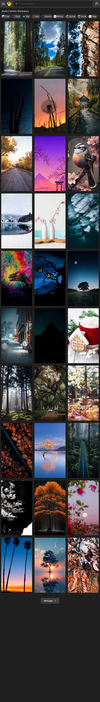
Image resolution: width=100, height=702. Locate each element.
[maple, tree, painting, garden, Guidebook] (50, 507)
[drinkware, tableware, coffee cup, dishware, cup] (83, 335)
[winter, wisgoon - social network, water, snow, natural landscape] (16, 220)
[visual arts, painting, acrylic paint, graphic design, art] (16, 278)
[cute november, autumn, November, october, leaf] (83, 393)
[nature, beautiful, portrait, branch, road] (83, 450)
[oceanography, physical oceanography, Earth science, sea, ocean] (83, 48)
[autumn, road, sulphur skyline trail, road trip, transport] (16, 163)
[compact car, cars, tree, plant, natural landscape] (50, 393)
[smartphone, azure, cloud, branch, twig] (50, 278)
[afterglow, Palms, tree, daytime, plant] (16, 565)
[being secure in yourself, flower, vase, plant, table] (50, 220)
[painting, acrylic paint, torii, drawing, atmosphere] (50, 163)
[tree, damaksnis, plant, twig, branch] (83, 565)
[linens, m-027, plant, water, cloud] (83, 220)
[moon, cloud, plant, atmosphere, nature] (83, 278)
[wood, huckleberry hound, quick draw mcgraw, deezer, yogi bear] (16, 450)
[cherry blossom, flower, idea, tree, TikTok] (16, 507)
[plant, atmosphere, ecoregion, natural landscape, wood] (16, 393)
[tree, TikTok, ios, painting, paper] (83, 106)
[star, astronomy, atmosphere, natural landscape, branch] (50, 335)
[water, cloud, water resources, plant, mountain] (50, 450)
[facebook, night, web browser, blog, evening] (83, 507)
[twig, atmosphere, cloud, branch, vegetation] (50, 106)
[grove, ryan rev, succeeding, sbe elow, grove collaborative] (16, 48)
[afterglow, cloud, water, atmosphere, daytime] (50, 565)
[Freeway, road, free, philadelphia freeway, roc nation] (50, 48)
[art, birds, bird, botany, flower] (83, 163)
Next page (48, 601)
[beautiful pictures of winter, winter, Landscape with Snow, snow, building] (16, 335)
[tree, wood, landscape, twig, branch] (16, 106)
